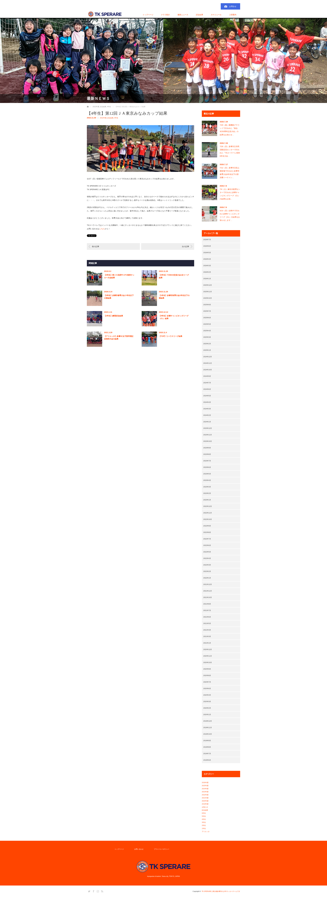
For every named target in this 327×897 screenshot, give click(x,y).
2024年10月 (207, 370)
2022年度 (103, 118)
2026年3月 (207, 266)
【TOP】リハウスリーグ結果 (170, 336)
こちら (102, 229)
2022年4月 (207, 558)
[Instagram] (97, 891)
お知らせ (205, 807)
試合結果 (110, 118)
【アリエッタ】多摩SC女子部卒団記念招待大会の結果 (118, 337)
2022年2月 (207, 571)
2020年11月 (207, 656)
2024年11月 (207, 363)
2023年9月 (207, 448)
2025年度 (205, 786)
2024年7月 (207, 383)
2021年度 (205, 798)
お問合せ (232, 6)
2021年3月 (207, 636)
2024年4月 (207, 402)
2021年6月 (207, 617)
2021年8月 (207, 604)
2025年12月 (207, 285)
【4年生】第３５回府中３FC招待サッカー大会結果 (119, 276)
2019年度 (205, 804)
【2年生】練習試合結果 (113, 316)
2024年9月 (207, 376)
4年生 (116, 118)
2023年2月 (207, 493)
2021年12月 (207, 584)
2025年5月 (207, 324)
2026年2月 (207, 272)
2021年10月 (207, 597)
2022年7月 (207, 539)
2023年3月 (207, 487)
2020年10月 (207, 662)
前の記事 (95, 246)
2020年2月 (207, 708)
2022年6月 (207, 545)
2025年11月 (207, 292)
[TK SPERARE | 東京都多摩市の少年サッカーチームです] (104, 14)
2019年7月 (207, 753)
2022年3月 (207, 565)
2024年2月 (207, 415)
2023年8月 (207, 454)
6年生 (204, 813)
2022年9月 (207, 526)
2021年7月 (207, 610)
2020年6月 (207, 688)
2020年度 (205, 801)
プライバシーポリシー (161, 849)
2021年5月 (207, 623)
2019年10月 (207, 734)
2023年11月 (207, 435)
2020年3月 (207, 701)
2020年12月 (207, 649)
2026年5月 (207, 252)
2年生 (204, 825)
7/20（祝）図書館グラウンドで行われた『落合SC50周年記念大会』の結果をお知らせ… (229, 130)
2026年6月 (207, 246)
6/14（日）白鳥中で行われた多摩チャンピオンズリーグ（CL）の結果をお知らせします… (230, 215)
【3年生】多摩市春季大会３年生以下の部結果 (119, 296)
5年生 (204, 816)
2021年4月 (207, 630)
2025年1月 (207, 350)
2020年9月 (207, 669)
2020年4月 (207, 695)
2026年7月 (207, 239)
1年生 (204, 828)
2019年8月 (207, 747)
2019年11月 (207, 727)
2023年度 (205, 792)
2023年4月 (207, 480)
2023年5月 (207, 474)
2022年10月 (207, 519)
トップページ (148, 15)
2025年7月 (207, 311)
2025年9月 (207, 305)
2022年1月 (207, 578)
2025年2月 (207, 344)
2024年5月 (207, 396)
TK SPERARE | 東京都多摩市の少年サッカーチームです (221, 891)
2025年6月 (207, 318)
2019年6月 (207, 760)
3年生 (204, 822)
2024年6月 (207, 389)
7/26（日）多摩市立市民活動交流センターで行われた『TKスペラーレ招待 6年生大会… (230, 151)
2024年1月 (207, 422)
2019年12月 (207, 721)
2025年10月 (207, 298)
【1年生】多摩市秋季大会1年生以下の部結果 (174, 296)
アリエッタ (205, 831)
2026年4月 (207, 259)
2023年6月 (207, 467)
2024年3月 (207, 409)
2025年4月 (207, 331)
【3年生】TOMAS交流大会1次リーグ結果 (174, 276)
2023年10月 (207, 441)
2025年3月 (207, 337)
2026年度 (205, 782)
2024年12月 (207, 357)
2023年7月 (207, 461)
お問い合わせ (138, 849)
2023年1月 (207, 500)
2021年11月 (207, 591)
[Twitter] (89, 891)
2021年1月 (207, 643)
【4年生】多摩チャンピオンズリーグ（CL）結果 (174, 317)
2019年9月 (207, 740)
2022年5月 (207, 552)
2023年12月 (207, 428)
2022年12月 (207, 506)
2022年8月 (207, 532)
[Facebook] (93, 891)
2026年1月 (207, 279)
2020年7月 (207, 682)
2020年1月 (207, 714)
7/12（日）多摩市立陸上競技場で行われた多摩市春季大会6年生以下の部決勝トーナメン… (229, 172)
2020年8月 (207, 675)
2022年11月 (207, 513)
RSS (102, 891)
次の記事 (185, 246)
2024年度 (205, 789)
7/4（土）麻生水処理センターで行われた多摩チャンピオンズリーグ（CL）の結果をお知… (230, 194)
